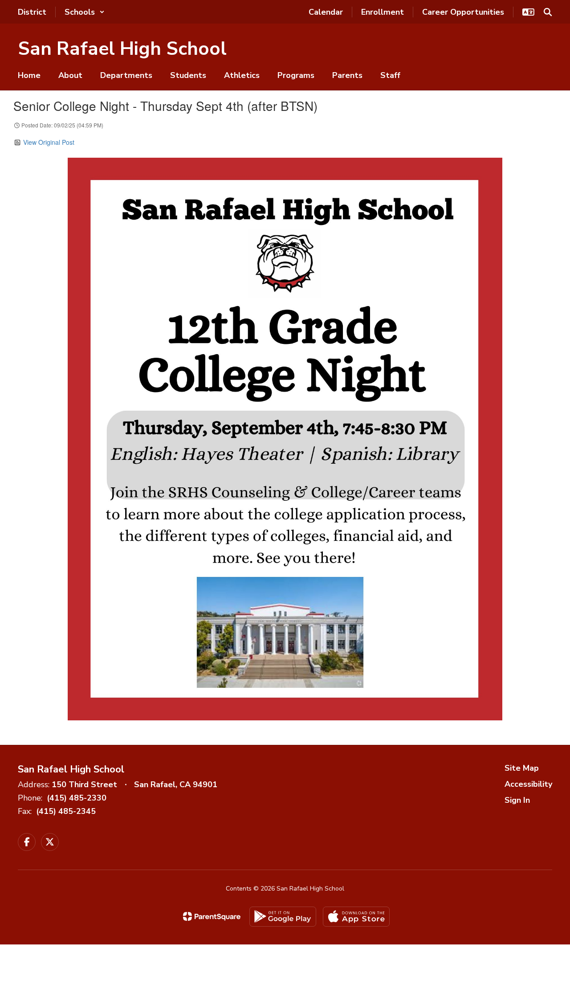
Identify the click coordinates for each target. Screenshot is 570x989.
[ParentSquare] (212, 916)
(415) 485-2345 (66, 811)
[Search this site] (547, 12)
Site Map (522, 768)
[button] (85, 12)
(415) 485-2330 (76, 798)
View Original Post (48, 142)
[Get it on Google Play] (282, 917)
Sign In (517, 800)
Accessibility (528, 784)
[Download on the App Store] (356, 917)
